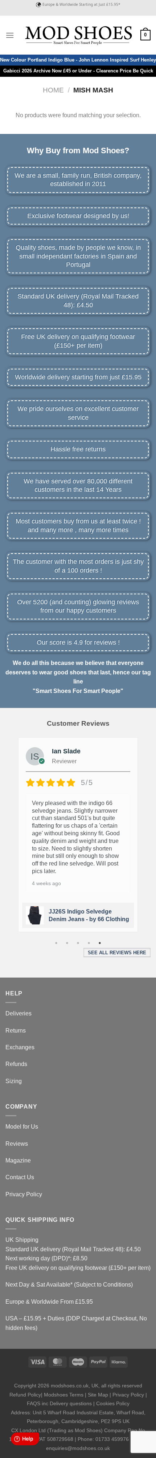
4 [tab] (89, 943)
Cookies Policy (113, 1403)
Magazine (18, 1160)
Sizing (13, 1081)
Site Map (98, 1395)
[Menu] (9, 35)
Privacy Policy (23, 1194)
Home (53, 90)
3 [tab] (78, 943)
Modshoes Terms (63, 1395)
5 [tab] (99, 943)
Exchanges (19, 1047)
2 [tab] (67, 943)
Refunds (16, 1064)
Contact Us (19, 1177)
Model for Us (21, 1127)
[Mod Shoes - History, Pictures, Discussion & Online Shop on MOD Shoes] (78, 35)
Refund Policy (25, 1395)
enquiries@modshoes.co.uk (78, 1448)
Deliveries (18, 1013)
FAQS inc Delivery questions (59, 1403)
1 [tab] (56, 943)
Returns (15, 1030)
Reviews (16, 1144)
